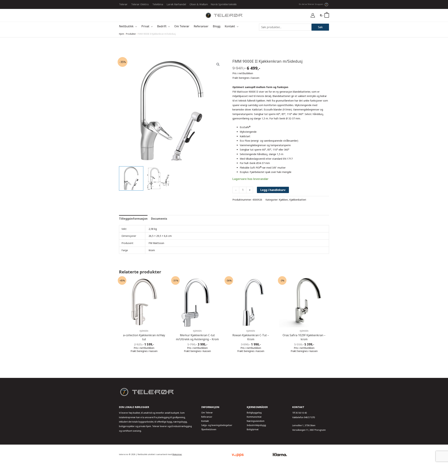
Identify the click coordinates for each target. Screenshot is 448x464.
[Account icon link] (312, 15)
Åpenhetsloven (208, 429)
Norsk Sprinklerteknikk (224, 4)
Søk (320, 27)
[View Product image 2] (158, 178)
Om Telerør (207, 412)
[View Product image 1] (131, 178)
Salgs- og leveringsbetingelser (216, 425)
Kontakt (205, 421)
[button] (218, 64)
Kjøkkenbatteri (297, 199)
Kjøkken (283, 199)
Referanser (206, 416)
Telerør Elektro (140, 4)
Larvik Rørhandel (176, 4)
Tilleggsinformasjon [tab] (133, 219)
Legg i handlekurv (272, 190)
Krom (152, 250)
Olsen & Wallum (199, 4)
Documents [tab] (159, 219)
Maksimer (177, 454)
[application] (135, 26)
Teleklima (157, 4)
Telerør (123, 4)
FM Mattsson (156, 243)
